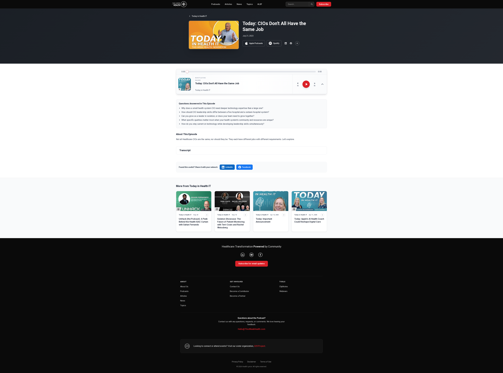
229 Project (259, 346)
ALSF (259, 4)
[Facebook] (260, 255)
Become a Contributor (239, 291)
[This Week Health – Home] (179, 4)
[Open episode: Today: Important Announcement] (270, 201)
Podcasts (215, 4)
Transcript (185, 150)
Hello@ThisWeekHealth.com (251, 329)
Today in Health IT (199, 16)
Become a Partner (237, 296)
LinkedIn (229, 167)
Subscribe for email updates (251, 263)
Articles (228, 4)
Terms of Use (265, 362)
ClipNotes (283, 286)
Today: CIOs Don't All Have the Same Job (217, 83)
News (239, 4)
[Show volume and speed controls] (322, 84)
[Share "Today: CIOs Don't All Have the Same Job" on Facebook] (291, 43)
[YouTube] (251, 255)
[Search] (311, 4)
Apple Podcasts (256, 43)
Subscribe (324, 4)
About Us (184, 286)
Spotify (276, 43)
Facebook (246, 167)
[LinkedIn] (242, 255)
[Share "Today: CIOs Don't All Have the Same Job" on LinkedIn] (286, 43)
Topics (250, 4)
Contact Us (235, 286)
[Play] (306, 84)
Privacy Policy (237, 362)
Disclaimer (251, 362)
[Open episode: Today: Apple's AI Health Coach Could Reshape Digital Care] (309, 201)
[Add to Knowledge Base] (297, 43)
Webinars (283, 291)
